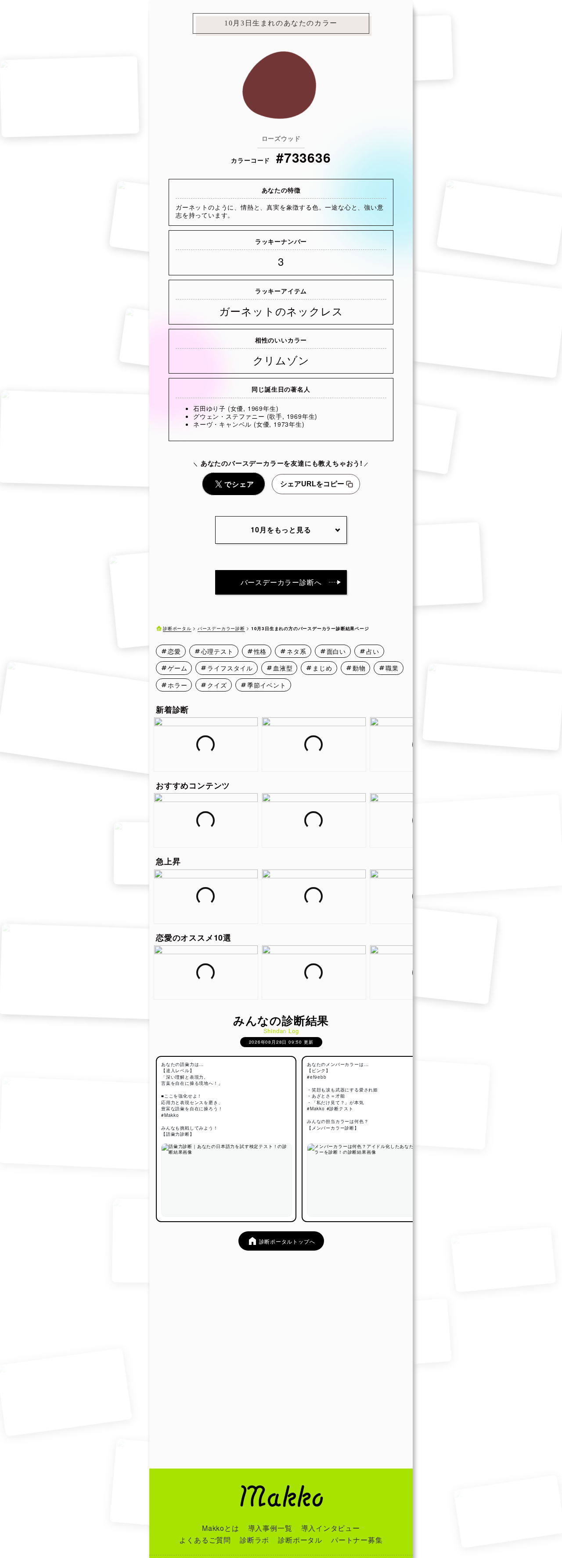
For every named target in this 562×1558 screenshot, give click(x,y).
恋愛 (174, 651)
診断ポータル (177, 628)
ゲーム (177, 667)
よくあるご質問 (205, 1540)
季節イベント (266, 685)
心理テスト (217, 651)
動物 (359, 667)
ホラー (177, 685)
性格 (260, 651)
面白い (336, 651)
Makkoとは (220, 1528)
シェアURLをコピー (312, 484)
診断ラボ (254, 1540)
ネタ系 (296, 651)
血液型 (282, 667)
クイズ (217, 685)
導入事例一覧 (270, 1528)
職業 (392, 667)
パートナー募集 (357, 1540)
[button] (407, 744)
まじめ (322, 667)
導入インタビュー (330, 1528)
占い (372, 651)
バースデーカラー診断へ (281, 582)
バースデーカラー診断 (221, 628)
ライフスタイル (230, 667)
